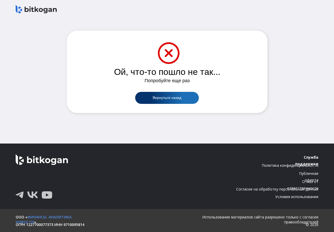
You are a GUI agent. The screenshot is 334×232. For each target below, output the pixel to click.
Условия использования (296, 196)
